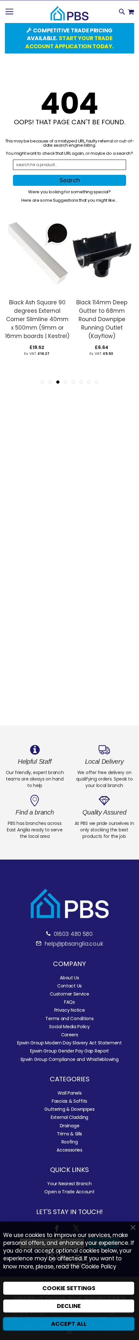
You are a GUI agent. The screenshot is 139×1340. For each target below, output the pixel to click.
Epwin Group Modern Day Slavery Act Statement (69, 1043)
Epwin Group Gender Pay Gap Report (69, 1051)
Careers (69, 1034)
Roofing (69, 1142)
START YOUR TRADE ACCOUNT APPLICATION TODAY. (69, 42)
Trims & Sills (69, 1134)
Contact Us (69, 986)
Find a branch (35, 812)
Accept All (69, 1324)
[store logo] (69, 13)
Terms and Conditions (69, 1018)
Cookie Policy (98, 1266)
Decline (69, 1306)
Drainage (70, 1125)
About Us (69, 977)
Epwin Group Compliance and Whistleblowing (70, 1059)
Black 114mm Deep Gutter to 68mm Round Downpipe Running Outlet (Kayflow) (101, 319)
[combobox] (69, 165)
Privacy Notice (69, 1010)
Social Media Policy (69, 1026)
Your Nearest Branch (69, 1183)
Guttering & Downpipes (69, 1109)
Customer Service (69, 994)
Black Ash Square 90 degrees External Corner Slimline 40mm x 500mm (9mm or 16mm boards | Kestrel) (37, 319)
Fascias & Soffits (69, 1101)
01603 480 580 (73, 934)
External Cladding (69, 1117)
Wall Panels (70, 1093)
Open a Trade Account (69, 1191)
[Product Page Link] (37, 292)
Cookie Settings (68, 1288)
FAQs (69, 1002)
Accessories (69, 1150)
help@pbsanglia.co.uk (73, 944)
